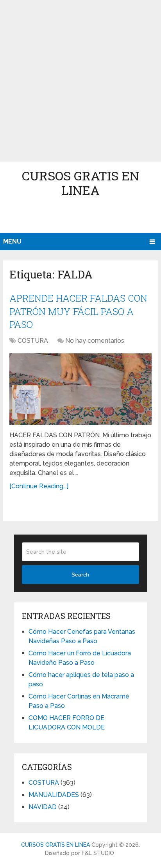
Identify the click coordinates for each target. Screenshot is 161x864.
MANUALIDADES (54, 795)
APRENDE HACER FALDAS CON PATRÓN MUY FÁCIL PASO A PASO (78, 311)
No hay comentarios (94, 340)
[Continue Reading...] (38, 486)
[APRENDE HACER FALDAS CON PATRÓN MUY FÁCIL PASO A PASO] (80, 389)
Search (80, 574)
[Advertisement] (80, 81)
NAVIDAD (43, 807)
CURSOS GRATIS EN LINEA (80, 182)
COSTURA (33, 340)
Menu (12, 241)
